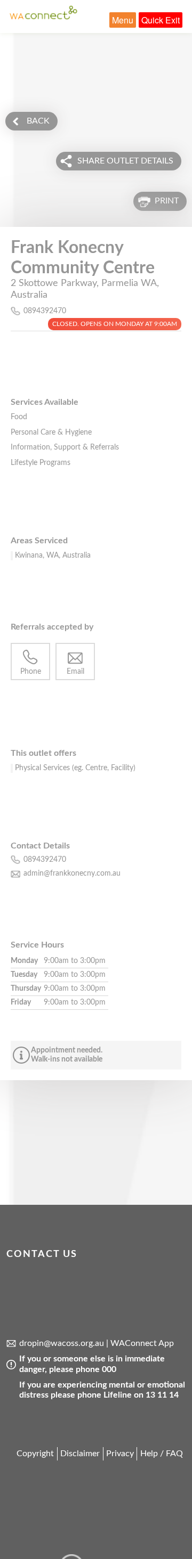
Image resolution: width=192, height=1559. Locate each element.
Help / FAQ (161, 1453)
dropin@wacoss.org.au (61, 1343)
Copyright (35, 1453)
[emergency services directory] (43, 17)
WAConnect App (142, 1343)
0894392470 (44, 311)
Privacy (120, 1453)
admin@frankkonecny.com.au (72, 873)
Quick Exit (160, 20)
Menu (122, 20)
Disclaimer (80, 1453)
